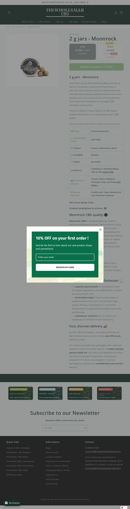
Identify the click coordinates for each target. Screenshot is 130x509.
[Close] (100, 229)
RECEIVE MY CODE (65, 267)
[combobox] (123, 507)
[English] (123, 507)
